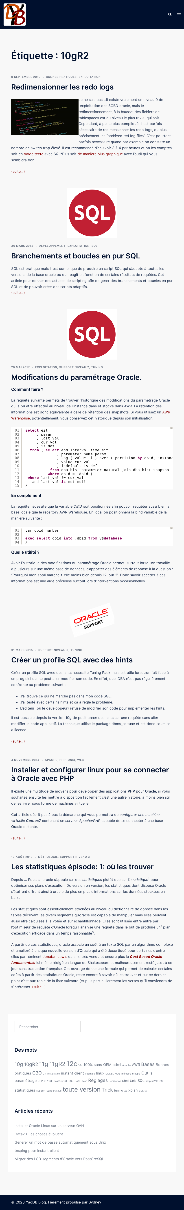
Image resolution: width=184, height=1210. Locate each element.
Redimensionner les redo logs (62, 87)
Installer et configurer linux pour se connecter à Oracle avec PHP (90, 774)
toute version (82, 1089)
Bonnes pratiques (61, 77)
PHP (62, 760)
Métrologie (48, 856)
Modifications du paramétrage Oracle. (76, 377)
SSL (162, 1081)
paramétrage (26, 1080)
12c (71, 1064)
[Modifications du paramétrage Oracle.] (92, 334)
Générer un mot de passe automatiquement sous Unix (60, 1142)
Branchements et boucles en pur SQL (75, 255)
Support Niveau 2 (74, 367)
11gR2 (57, 1063)
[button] (169, 14)
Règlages (98, 1080)
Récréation (115, 1081)
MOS (117, 1073)
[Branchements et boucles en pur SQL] (92, 212)
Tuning (97, 367)
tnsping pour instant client (37, 1150)
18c (80, 1065)
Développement (52, 245)
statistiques (25, 1090)
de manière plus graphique (100, 154)
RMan (84, 1081)
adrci (117, 1064)
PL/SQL (48, 1081)
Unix (71, 760)
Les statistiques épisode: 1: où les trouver (82, 866)
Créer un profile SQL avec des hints (72, 659)
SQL (95, 245)
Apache (51, 760)
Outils (147, 1072)
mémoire (126, 1073)
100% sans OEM (97, 1064)
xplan (133, 1090)
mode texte (33, 154)
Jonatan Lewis (55, 956)
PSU (71, 1081)
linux (100, 1073)
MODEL (109, 1073)
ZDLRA (143, 1090)
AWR (136, 1064)
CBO (37, 1073)
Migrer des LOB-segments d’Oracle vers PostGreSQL (59, 1159)
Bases (148, 1064)
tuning (118, 1090)
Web (80, 760)
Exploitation (90, 77)
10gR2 (31, 1064)
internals (90, 1073)
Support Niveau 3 (53, 650)
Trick (107, 1090)
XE (125, 1090)
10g (19, 1064)
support (40, 1090)
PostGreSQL (61, 1081)
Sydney (95, 1202)
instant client (72, 1073)
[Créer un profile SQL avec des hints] (92, 619)
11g (43, 1063)
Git (44, 1073)
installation (53, 1073)
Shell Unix (129, 1081)
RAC (77, 1081)
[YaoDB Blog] (14, 14)
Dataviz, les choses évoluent (39, 1134)
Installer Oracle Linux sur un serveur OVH (49, 1125)
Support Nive (53, 1090)
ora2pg (136, 1073)
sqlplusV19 (152, 1081)
